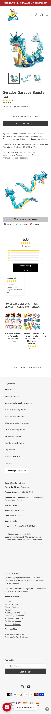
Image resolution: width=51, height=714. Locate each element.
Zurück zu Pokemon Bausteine (27, 367)
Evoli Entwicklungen (13, 621)
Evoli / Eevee (10, 610)
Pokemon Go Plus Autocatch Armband (25, 590)
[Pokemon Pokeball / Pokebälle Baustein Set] (13, 321)
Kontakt (9, 463)
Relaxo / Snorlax (11, 604)
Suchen (8, 389)
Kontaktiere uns (12, 456)
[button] (6, 707)
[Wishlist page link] (26, 15)
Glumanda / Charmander (14, 615)
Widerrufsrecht (12, 396)
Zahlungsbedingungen (15, 409)
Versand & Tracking (14, 436)
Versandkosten (23, 106)
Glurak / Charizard (12, 607)
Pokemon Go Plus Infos (14, 634)
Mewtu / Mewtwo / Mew (15, 612)
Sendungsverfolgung (14, 443)
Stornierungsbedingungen (17, 422)
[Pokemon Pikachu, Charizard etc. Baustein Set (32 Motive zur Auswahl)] (31, 321)
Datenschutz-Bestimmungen (18, 402)
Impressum (10, 449)
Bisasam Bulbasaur (13, 623)
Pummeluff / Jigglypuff (14, 618)
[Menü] (46, 14)
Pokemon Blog (11, 629)
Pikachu (8, 601)
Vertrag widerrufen (16, 470)
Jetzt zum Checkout (25, 123)
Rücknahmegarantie (14, 416)
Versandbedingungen (15, 429)
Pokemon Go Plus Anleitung (16, 637)
